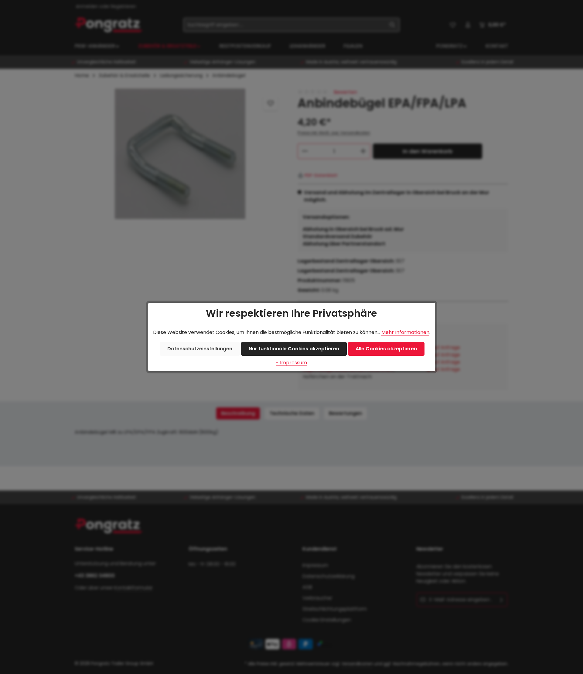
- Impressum (291, 362)
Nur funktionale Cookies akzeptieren (294, 348)
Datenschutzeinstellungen (199, 348)
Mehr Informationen (405, 332)
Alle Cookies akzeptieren (386, 348)
